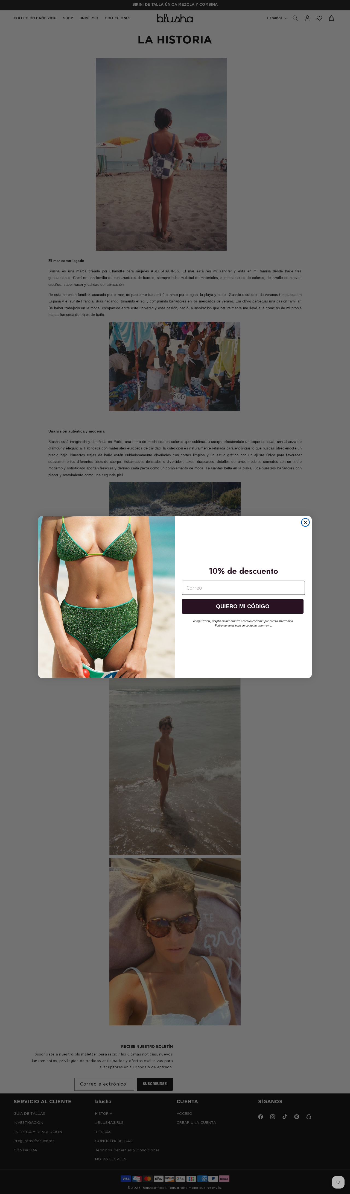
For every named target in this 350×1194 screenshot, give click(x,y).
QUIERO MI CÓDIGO (243, 606)
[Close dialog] (305, 522)
